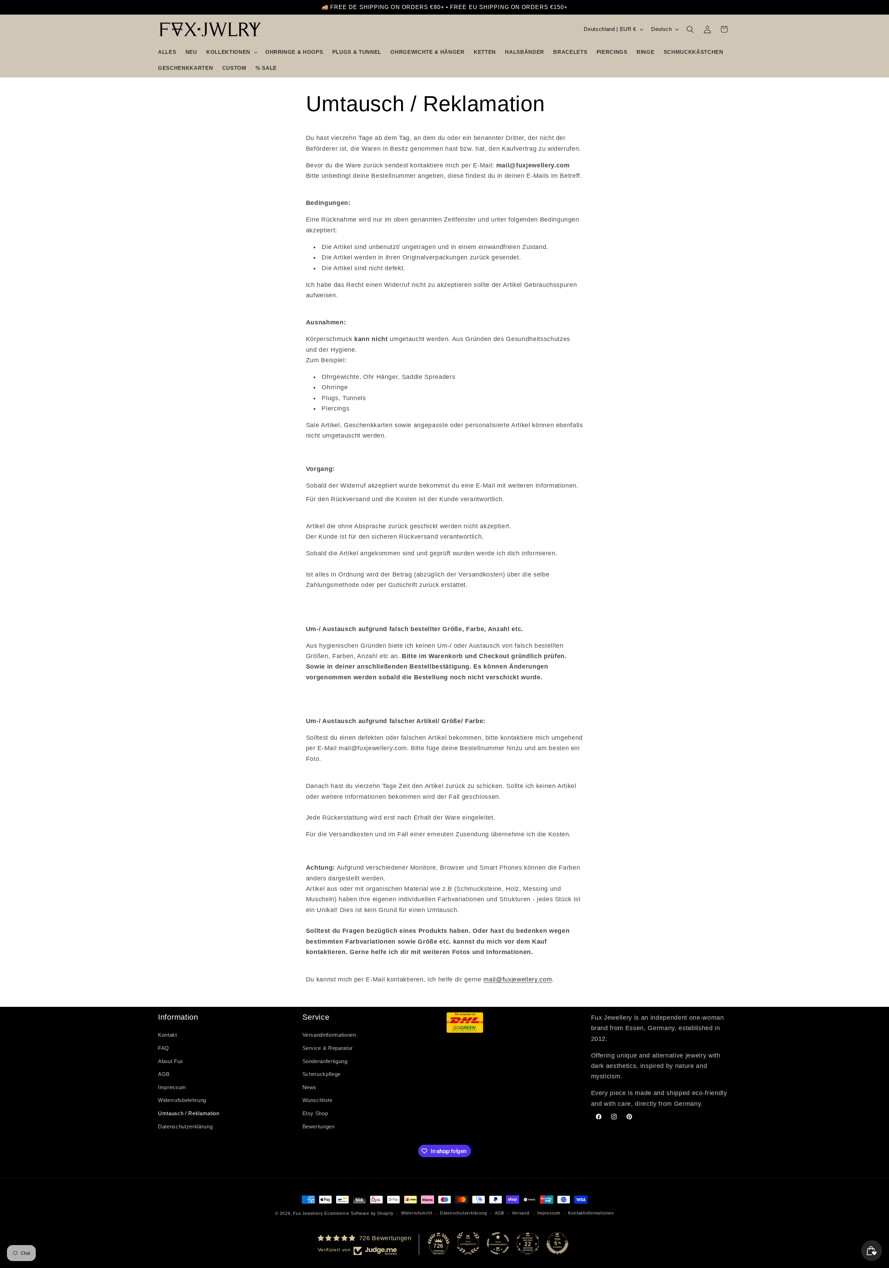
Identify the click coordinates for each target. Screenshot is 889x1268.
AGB (164, 1074)
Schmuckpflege (321, 1074)
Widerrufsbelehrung (182, 1100)
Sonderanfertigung (325, 1061)
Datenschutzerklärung (185, 1126)
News (309, 1087)
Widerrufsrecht (416, 1213)
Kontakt (167, 1035)
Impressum (172, 1087)
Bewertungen (318, 1126)
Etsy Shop (315, 1113)
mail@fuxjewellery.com (517, 979)
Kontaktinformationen (591, 1213)
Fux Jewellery (308, 1213)
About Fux (170, 1061)
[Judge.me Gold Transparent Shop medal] (498, 1243)
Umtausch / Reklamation (188, 1113)
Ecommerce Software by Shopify (358, 1213)
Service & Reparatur (327, 1048)
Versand (520, 1213)
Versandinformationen (329, 1035)
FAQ (163, 1048)
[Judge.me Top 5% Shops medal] (557, 1243)
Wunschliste (317, 1100)
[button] (231, 52)
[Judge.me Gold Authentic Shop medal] (468, 1243)
